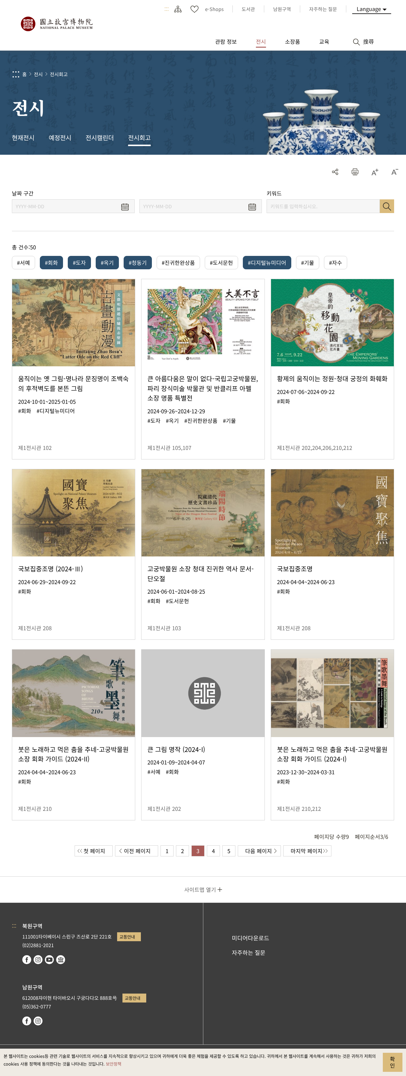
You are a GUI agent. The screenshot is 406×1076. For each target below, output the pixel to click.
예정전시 (60, 137)
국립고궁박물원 (56, 24)
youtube (49, 959)
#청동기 (138, 262)
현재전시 (23, 137)
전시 (38, 74)
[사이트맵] (178, 9)
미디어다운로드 (250, 938)
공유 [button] (335, 172)
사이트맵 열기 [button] (200, 889)
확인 (392, 1062)
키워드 (274, 193)
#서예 (23, 262)
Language (369, 8)
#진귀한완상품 (178, 262)
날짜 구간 (23, 193)
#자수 (335, 262)
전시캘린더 (100, 137)
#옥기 (107, 262)
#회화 (51, 262)
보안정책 (113, 1064)
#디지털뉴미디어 (267, 262)
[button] (355, 172)
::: (166, 9)
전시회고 (59, 74)
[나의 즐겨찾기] (194, 9)
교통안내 (127, 936)
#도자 (79, 262)
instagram (38, 959)
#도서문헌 (221, 262)
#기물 (307, 262)
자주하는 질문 (248, 952)
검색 (387, 206)
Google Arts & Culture (60, 959)
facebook (26, 959)
